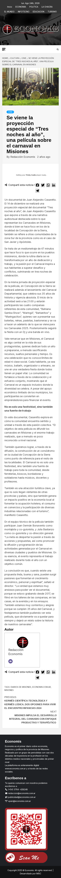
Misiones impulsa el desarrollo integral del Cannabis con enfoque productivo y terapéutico (33, 717)
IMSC (38, 873)
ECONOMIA (20, 6)
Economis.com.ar (41, 687)
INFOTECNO (23, 11)
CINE (10, 112)
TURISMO (52, 11)
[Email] (10, 661)
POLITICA (33, 6)
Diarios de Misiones (21, 687)
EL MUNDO (9, 11)
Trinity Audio (31, 175)
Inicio (9, 6)
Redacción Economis (23, 156)
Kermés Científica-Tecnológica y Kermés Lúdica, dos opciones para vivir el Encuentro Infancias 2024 (30, 702)
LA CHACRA (47, 6)
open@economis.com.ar (19, 801)
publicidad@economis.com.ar (22, 797)
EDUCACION (38, 11)
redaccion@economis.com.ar (21, 793)
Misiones (9, 690)
